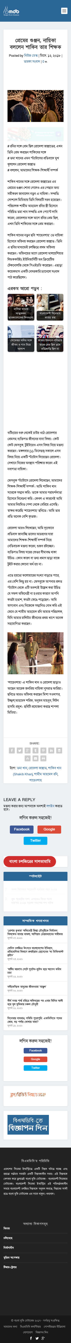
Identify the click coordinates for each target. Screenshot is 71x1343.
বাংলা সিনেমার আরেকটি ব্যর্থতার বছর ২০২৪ (34, 889)
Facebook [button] (22, 829)
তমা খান (22, 768)
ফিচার (7, 1228)
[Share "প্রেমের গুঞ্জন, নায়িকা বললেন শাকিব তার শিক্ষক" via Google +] (28, 750)
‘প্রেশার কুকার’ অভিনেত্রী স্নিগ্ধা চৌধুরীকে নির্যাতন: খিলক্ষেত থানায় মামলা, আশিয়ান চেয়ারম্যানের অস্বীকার (35, 932)
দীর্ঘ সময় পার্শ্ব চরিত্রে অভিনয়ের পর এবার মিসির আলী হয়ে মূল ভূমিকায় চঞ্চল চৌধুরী (35, 1002)
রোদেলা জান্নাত (38, 768)
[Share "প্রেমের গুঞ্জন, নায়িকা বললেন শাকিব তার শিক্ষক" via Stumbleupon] (28, 758)
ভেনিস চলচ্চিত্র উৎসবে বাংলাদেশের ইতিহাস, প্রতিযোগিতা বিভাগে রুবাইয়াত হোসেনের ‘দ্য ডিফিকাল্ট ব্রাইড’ (35, 951)
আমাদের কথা (10, 1327)
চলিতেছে (8, 1238)
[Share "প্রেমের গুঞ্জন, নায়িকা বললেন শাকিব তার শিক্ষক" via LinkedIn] (51, 750)
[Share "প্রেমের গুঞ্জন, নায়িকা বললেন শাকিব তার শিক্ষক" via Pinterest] (43, 750)
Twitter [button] (35, 840)
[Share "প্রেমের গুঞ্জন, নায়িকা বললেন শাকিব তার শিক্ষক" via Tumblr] (35, 750)
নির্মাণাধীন (9, 1248)
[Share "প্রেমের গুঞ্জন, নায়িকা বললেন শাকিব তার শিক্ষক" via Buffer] (59, 750)
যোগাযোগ (28, 1332)
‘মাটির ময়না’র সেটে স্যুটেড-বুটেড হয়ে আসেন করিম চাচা (34, 971)
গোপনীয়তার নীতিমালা (54, 1327)
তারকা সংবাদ (32, 61)
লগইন (50, 806)
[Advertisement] (35, 393)
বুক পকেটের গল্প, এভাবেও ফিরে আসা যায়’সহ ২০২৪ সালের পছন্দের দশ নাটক (32, 901)
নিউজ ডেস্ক (31, 55)
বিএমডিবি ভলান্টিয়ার (30, 1327)
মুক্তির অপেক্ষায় (11, 1257)
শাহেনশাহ (35, 780)
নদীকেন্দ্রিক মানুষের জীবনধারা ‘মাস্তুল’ (26, 987)
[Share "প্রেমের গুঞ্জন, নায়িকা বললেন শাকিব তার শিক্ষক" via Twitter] (20, 750)
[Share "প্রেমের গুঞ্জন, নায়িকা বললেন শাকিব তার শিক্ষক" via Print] (43, 758)
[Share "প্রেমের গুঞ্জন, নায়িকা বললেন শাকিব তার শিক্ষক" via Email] (35, 758)
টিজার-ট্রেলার (10, 1267)
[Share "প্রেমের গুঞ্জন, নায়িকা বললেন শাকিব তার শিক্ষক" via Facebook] (12, 750)
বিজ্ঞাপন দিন (42, 1332)
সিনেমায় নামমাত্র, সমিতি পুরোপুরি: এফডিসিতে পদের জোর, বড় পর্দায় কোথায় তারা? (34, 1020)
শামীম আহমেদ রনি (46, 774)
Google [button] (49, 829)
